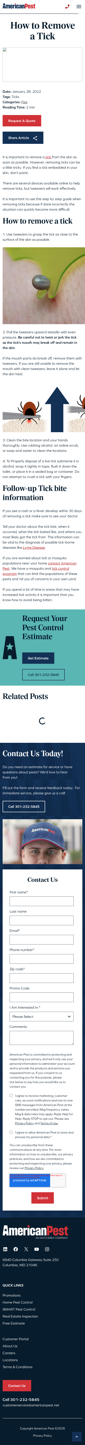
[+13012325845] (67, 6)
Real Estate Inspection (20, 1316)
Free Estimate (14, 1323)
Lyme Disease (33, 547)
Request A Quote (22, 121)
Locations (10, 1360)
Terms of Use (49, 1123)
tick (48, 157)
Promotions (11, 1295)
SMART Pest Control (19, 1309)
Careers (9, 1353)
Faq (24, 102)
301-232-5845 (24, 1399)
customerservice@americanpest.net (31, 1405)
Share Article (18, 138)
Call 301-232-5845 (43, 675)
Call (6, 1399)
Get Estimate (38, 658)
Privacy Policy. (34, 1168)
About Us (10, 1346)
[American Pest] (19, 6)
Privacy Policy (24, 1123)
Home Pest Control (17, 1302)
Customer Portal (16, 1339)
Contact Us (17, 1386)
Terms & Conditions (17, 1367)
